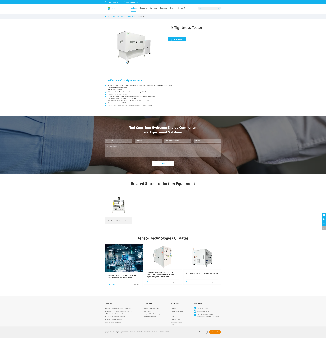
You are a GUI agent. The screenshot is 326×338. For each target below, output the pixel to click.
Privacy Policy (124, 333)
